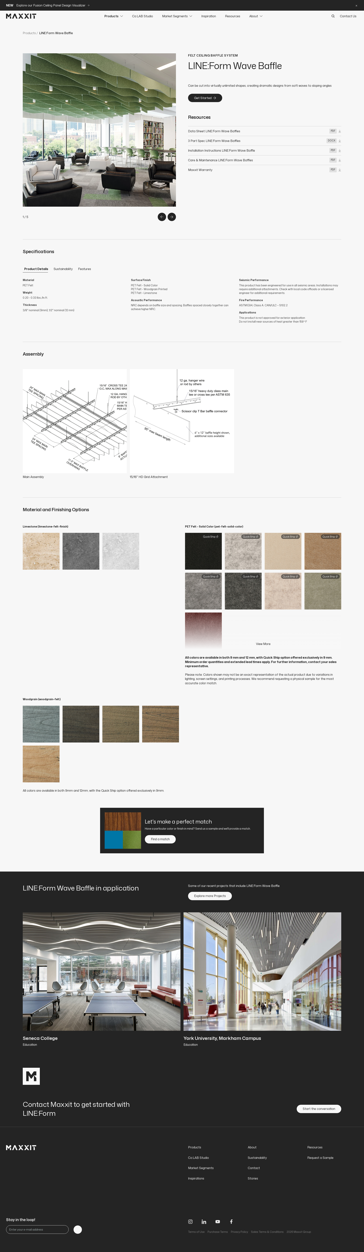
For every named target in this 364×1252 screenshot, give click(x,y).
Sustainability (63, 269)
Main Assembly (33, 477)
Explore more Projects (210, 896)
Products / (30, 33)
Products (111, 16)
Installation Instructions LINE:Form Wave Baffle (221, 150)
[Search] (333, 16)
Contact (254, 1168)
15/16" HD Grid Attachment (149, 477)
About (253, 16)
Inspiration (208, 16)
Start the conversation (319, 1109)
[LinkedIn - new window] (204, 1221)
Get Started (203, 98)
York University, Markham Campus (222, 1038)
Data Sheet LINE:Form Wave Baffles (214, 131)
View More (263, 644)
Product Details (36, 269)
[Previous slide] (162, 217)
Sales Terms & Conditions (267, 1232)
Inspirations (196, 1178)
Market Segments (175, 16)
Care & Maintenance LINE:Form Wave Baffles (220, 160)
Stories (253, 1178)
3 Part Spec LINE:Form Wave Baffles (214, 141)
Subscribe (78, 1229)
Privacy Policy (239, 1232)
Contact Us (348, 16)
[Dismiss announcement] (356, 5)
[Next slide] (172, 217)
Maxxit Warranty (200, 170)
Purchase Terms (218, 1232)
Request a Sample (320, 1158)
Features (84, 269)
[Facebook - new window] (231, 1221)
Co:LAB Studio (142, 16)
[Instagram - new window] (190, 1221)
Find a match (160, 839)
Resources (232, 16)
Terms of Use (196, 1232)
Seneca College (40, 1038)
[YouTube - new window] (217, 1221)
